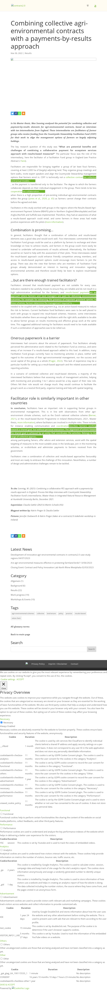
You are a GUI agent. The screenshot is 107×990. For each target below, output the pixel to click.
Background (16, 585)
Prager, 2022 (55, 361)
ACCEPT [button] (20, 679)
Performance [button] (6, 824)
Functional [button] (5, 810)
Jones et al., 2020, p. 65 (41, 198)
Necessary (8, 722)
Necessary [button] (5, 719)
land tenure (51, 613)
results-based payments (77, 292)
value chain (16, 618)
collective (40, 613)
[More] (23, 113)
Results (28, 53)
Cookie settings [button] (8, 679)
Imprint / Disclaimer (57, 664)
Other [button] (3, 955)
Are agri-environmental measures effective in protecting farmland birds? (45, 562)
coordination (62, 425)
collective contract (74, 177)
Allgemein (15, 581)
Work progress (18, 594)
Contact (74, 664)
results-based (80, 613)
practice (69, 613)
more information (54, 222)
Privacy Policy (38, 664)
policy (61, 613)
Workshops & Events (21, 599)
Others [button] (3, 940)
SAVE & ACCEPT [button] (7, 984)
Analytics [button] (4, 846)
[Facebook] (16, 113)
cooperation (16, 191)
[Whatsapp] (19, 113)
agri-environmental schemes (23, 613)
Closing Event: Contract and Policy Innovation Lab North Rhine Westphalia (46, 567)
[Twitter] (12, 113)
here (23, 160)
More (32, 180)
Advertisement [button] (7, 893)
